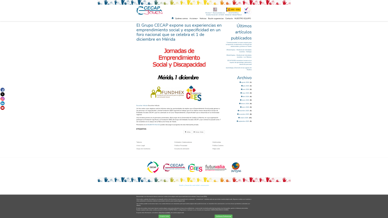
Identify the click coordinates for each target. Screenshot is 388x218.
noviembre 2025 (244, 114)
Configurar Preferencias (223, 216)
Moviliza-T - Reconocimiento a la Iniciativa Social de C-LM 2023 (215, 14)
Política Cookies (218, 145)
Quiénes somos (181, 18)
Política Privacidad (180, 145)
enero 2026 (245, 107)
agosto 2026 (245, 82)
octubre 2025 (244, 118)
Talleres (139, 142)
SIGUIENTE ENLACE (153, 125)
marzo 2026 (245, 100)
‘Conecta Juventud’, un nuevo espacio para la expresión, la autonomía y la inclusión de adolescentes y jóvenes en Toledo (239, 44)
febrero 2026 (244, 104)
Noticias (203, 18)
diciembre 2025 (244, 111)
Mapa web (216, 149)
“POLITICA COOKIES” (165, 212)
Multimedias (216, 142)
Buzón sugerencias (216, 18)
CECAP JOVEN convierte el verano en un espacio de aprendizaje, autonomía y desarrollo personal (239, 62)
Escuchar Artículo (142, 105)
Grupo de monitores (143, 149)
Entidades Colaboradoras (183, 142)
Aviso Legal (140, 145)
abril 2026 (245, 96)
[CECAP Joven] (149, 10)
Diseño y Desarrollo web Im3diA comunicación (194, 185)
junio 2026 (245, 89)
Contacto (229, 18)
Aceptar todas (164, 216)
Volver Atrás (199, 132)
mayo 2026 (245, 93)
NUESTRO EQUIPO (242, 18)
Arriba (188, 132)
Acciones (193, 18)
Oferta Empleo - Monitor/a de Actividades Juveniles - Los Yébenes (239, 56)
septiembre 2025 (243, 121)
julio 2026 (246, 86)
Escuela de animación (181, 149)
